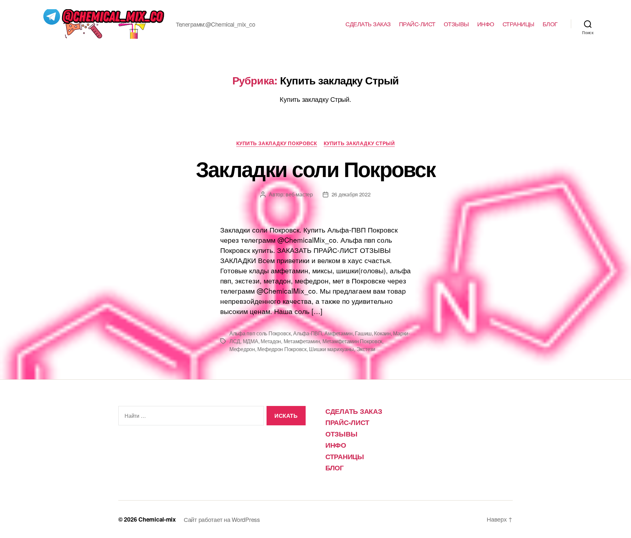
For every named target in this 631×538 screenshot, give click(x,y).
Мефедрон (242, 349)
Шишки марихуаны (331, 349)
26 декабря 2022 (351, 194)
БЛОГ (550, 24)
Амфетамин (338, 333)
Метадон (271, 341)
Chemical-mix (157, 519)
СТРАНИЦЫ (518, 24)
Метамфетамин (302, 341)
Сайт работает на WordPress (222, 519)
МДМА (250, 341)
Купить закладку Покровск (276, 143)
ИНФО (485, 24)
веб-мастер (299, 194)
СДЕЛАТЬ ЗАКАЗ (368, 24)
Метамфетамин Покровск (352, 341)
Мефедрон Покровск (281, 349)
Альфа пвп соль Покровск (260, 333)
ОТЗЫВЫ (456, 24)
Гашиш (363, 333)
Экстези (366, 349)
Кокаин (382, 333)
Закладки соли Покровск (315, 168)
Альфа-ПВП (307, 333)
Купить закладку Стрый (359, 143)
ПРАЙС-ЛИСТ (417, 24)
